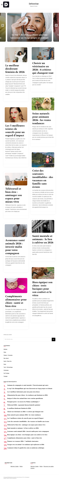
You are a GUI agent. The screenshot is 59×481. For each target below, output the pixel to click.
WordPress (14, 478)
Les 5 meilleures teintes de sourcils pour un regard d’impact (15, 130)
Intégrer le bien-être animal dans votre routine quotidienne (25, 398)
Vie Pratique (6, 373)
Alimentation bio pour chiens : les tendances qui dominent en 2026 (27, 395)
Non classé (6, 358)
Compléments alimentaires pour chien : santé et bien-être (16, 301)
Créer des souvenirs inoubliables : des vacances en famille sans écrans (42, 179)
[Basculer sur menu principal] (2, 4)
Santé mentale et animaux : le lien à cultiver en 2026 (42, 239)
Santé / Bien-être (8, 361)
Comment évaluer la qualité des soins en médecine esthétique (25, 448)
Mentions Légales (15, 466)
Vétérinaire (6, 370)
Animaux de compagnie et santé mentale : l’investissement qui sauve (27, 385)
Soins (5, 364)
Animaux (5, 349)
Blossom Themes (6, 478)
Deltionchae (34, 4)
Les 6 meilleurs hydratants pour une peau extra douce (23, 392)
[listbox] (29, 25)
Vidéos (21, 466)
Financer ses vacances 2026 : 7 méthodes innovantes (22, 441)
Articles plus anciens (8, 334)
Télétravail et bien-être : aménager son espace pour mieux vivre (13, 195)
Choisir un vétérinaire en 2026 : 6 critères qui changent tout (42, 68)
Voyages (5, 376)
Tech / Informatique (8, 367)
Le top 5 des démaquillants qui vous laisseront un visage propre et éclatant (30, 36)
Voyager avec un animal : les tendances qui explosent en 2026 (25, 445)
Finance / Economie (8, 355)
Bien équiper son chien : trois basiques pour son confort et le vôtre (42, 288)
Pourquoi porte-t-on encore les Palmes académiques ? (23, 402)
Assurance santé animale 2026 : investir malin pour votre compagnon (15, 246)
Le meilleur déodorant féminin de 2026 (15, 69)
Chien (5, 352)
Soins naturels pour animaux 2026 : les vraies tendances (41, 118)
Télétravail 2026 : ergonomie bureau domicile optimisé (23, 405)
